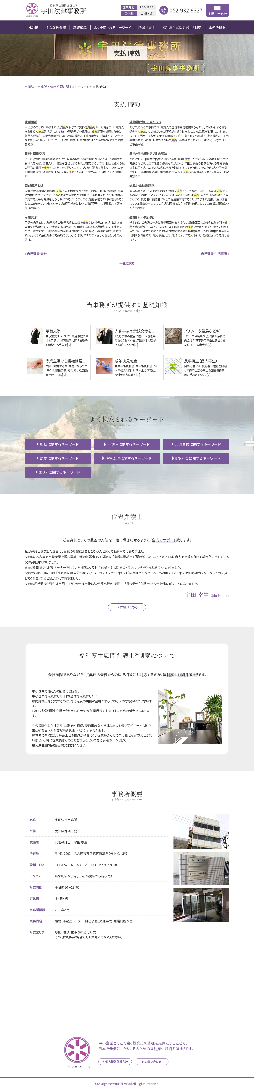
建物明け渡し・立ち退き (145, 121)
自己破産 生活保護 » (215, 253)
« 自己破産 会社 (36, 253)
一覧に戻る (127, 263)
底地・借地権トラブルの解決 (148, 153)
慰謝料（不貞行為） (142, 217)
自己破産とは (34, 185)
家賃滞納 (31, 121)
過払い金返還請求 (142, 185)
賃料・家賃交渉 (35, 153)
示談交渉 (31, 217)
